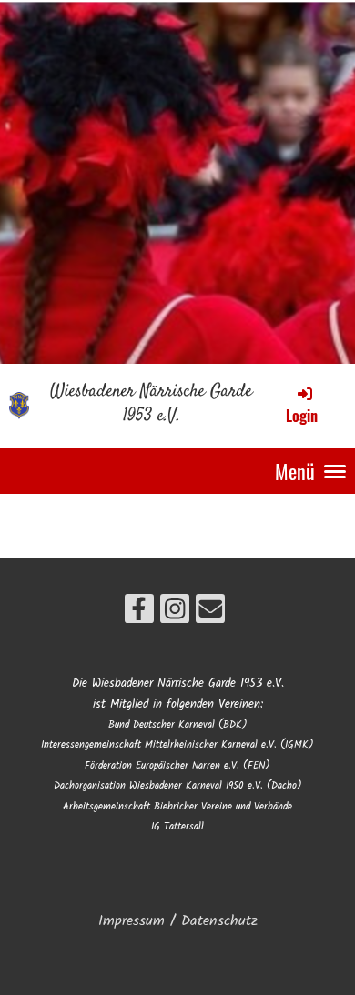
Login (302, 416)
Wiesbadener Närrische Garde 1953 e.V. (151, 404)
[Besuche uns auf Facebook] (139, 615)
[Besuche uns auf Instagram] (174, 615)
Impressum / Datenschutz (178, 921)
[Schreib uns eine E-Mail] (210, 615)
